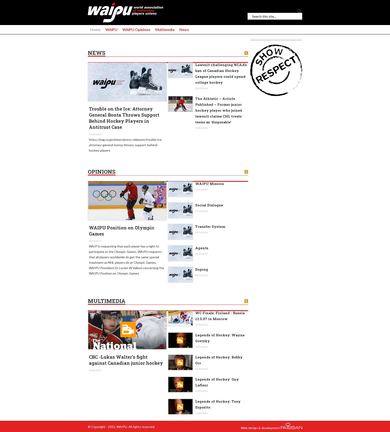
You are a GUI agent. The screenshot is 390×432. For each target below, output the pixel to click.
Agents (201, 248)
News (184, 29)
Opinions (102, 172)
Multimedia (164, 29)
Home (95, 29)
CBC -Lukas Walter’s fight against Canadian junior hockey (126, 360)
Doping (201, 269)
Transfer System (210, 226)
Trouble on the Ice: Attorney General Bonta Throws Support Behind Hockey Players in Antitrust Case (124, 118)
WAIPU (111, 29)
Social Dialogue (209, 205)
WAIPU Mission (209, 183)
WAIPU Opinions (136, 29)
